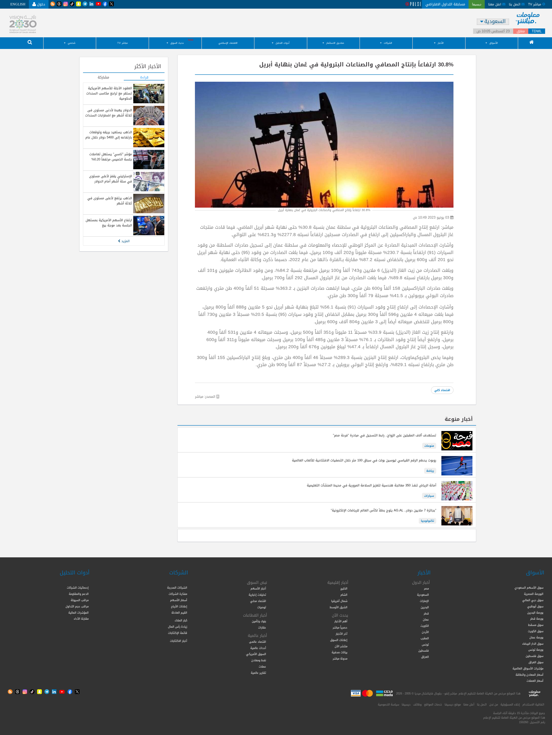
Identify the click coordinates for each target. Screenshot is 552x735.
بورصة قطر (536, 618)
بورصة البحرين (535, 612)
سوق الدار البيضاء (532, 643)
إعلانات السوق (338, 640)
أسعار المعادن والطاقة (529, 674)
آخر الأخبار (341, 633)
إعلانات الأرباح (179, 606)
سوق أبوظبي (535, 606)
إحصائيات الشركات (78, 587)
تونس (425, 644)
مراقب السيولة (80, 600)
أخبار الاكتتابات (178, 641)
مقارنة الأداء (81, 618)
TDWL (537, 31)
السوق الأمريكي (256, 654)
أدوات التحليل (282, 43)
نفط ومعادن (258, 660)
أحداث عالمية (258, 648)
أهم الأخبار (340, 621)
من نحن (493, 704)
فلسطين (423, 650)
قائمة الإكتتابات (177, 633)
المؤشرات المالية (78, 612)
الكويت (424, 625)
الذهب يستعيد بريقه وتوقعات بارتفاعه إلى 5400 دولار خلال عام (108, 135)
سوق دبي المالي (532, 600)
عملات (262, 666)
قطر (426, 613)
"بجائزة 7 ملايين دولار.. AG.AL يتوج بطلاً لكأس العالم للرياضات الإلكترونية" (383, 510)
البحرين (425, 607)
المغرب (424, 638)
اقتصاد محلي (258, 601)
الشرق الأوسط (338, 607)
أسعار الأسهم (178, 600)
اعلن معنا (495, 4)
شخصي (71, 43)
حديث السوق (177, 43)
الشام (343, 594)
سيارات (429, 495)
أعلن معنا (468, 704)
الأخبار (441, 43)
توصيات (261, 607)
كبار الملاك (181, 620)
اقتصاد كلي (442, 390)
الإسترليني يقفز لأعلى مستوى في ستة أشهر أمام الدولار (110, 179)
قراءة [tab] (144, 78)
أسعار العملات (535, 680)
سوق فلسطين (534, 656)
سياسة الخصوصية (388, 704)
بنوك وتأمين (259, 621)
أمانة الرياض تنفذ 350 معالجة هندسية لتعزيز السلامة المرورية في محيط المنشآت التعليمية (371, 485)
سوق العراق (535, 662)
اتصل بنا (515, 4)
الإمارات (424, 601)
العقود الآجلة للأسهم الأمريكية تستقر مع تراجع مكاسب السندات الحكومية (109, 93)
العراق (425, 657)
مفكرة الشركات (178, 594)
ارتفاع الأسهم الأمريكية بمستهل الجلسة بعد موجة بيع (109, 223)
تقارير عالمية (258, 672)
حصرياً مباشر (340, 627)
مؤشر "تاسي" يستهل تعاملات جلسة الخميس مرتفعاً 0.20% (110, 157)
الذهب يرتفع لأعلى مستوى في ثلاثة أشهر (109, 201)
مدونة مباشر (340, 658)
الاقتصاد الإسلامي (227, 43)
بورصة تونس (535, 649)
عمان (426, 619)
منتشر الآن (341, 646)
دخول (40, 4)
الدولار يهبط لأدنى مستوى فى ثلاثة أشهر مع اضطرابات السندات (108, 113)
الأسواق (493, 43)
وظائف (417, 704)
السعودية (423, 594)
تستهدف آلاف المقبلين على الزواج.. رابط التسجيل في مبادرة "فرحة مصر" (384, 435)
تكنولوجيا (427, 520)
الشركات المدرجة (177, 587)
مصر (426, 588)
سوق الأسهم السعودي (528, 587)
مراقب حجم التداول (77, 606)
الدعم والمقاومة (79, 594)
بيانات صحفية (339, 652)
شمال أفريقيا (339, 601)
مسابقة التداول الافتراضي (445, 4)
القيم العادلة (179, 612)
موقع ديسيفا (453, 704)
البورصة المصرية (533, 594)
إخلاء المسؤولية (510, 704)
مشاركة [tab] (103, 78)
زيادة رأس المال (177, 626)
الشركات (388, 43)
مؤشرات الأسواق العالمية (528, 668)
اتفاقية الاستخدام (533, 704)
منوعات (429, 445)
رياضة (430, 470)
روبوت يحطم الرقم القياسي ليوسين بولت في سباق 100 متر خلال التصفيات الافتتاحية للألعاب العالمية (364, 460)
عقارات (262, 627)
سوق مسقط (535, 625)
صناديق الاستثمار (335, 43)
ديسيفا (406, 704)
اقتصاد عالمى (257, 641)
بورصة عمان (536, 637)
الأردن (425, 632)
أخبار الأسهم (258, 588)
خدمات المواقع (433, 704)
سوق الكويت (535, 631)
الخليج (343, 588)
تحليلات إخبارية (257, 594)
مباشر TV (122, 43)
